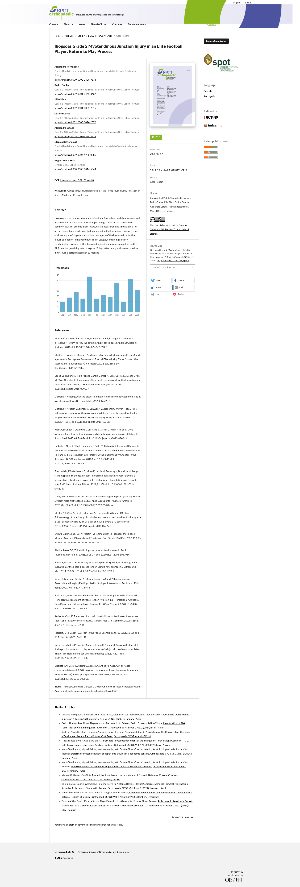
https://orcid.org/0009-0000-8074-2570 (75, 122)
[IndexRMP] (213, 126)
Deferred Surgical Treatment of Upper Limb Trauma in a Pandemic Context (111, 766)
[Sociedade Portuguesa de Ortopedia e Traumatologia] (221, 70)
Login (248, 2)
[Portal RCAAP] (211, 118)
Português (209, 96)
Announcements (137, 24)
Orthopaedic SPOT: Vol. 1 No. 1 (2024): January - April (112, 718)
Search (212, 24)
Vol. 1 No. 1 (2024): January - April (95, 35)
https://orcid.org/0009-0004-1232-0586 (75, 155)
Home (58, 35)
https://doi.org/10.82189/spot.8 (77, 180)
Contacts (117, 24)
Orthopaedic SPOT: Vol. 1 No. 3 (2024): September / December (125, 796)
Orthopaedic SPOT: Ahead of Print (132, 736)
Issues (81, 24)
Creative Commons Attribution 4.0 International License (169, 229)
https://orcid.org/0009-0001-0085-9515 (75, 108)
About (67, 24)
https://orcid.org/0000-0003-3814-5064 (75, 169)
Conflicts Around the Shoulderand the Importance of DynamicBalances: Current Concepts (130, 775)
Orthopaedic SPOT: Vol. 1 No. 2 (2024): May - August (137, 727)
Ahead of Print (98, 24)
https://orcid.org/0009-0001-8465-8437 (75, 93)
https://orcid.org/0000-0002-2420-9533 (75, 79)
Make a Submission (216, 41)
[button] (161, 280)
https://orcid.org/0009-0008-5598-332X (75, 136)
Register (237, 2)
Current (53, 24)
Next (187, 817)
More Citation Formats (163, 267)
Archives (69, 35)
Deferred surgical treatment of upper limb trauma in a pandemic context (110, 753)
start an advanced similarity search (87, 824)
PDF (157, 137)
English (208, 91)
